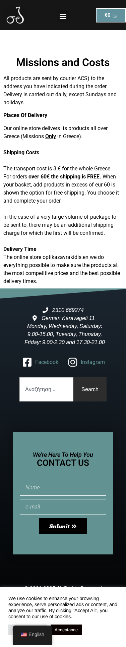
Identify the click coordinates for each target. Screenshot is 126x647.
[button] (62, 16)
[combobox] (46, 389)
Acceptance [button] (66, 629)
